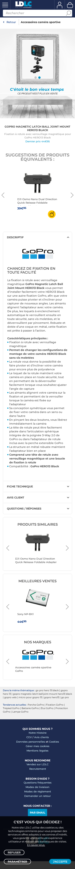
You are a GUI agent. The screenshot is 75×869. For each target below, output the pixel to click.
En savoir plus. (36, 845)
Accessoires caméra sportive (41, 22)
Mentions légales (37, 750)
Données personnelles (30, 741)
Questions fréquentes (38, 782)
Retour (11, 22)
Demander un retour (37, 795)
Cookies (54, 741)
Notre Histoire (38, 732)
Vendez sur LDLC (37, 764)
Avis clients (41, 737)
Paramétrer (17, 861)
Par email (37, 812)
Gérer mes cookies (37, 746)
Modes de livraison (37, 787)
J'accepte (60, 861)
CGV (29, 737)
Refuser (14, 852)
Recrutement (37, 768)
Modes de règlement (37, 791)
